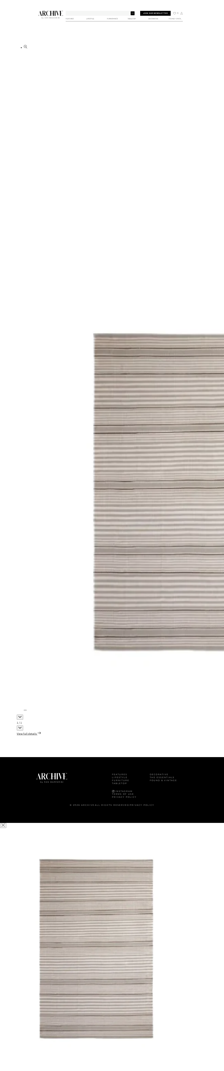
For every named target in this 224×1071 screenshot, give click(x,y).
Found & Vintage (163, 780)
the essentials (162, 777)
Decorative (159, 774)
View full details (27, 734)
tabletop (119, 783)
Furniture (120, 780)
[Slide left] (20, 717)
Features (119, 774)
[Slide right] (20, 728)
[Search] (132, 13)
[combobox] (100, 13)
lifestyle (120, 777)
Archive (87, 805)
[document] (112, 950)
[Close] (3, 825)
